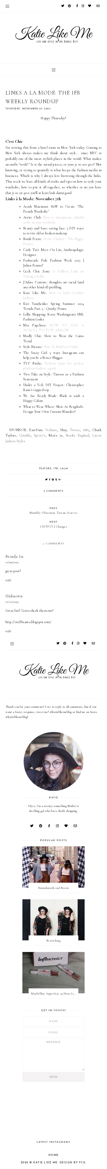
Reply (8, 580)
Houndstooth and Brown (53, 888)
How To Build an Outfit (61, 347)
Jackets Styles (15, 441)
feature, (46, 468)
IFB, (57, 468)
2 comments (53, 491)
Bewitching (54, 940)
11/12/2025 (12, 602)
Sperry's (39, 435)
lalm (64, 468)
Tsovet (75, 430)
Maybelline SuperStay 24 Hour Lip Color (54, 993)
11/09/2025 (12, 562)
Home (54, 1155)
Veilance (51, 430)
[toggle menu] (7, 6)
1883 (86, 430)
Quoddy (25, 435)
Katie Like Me (45, 1162)
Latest (97, 435)
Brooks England (77, 435)
